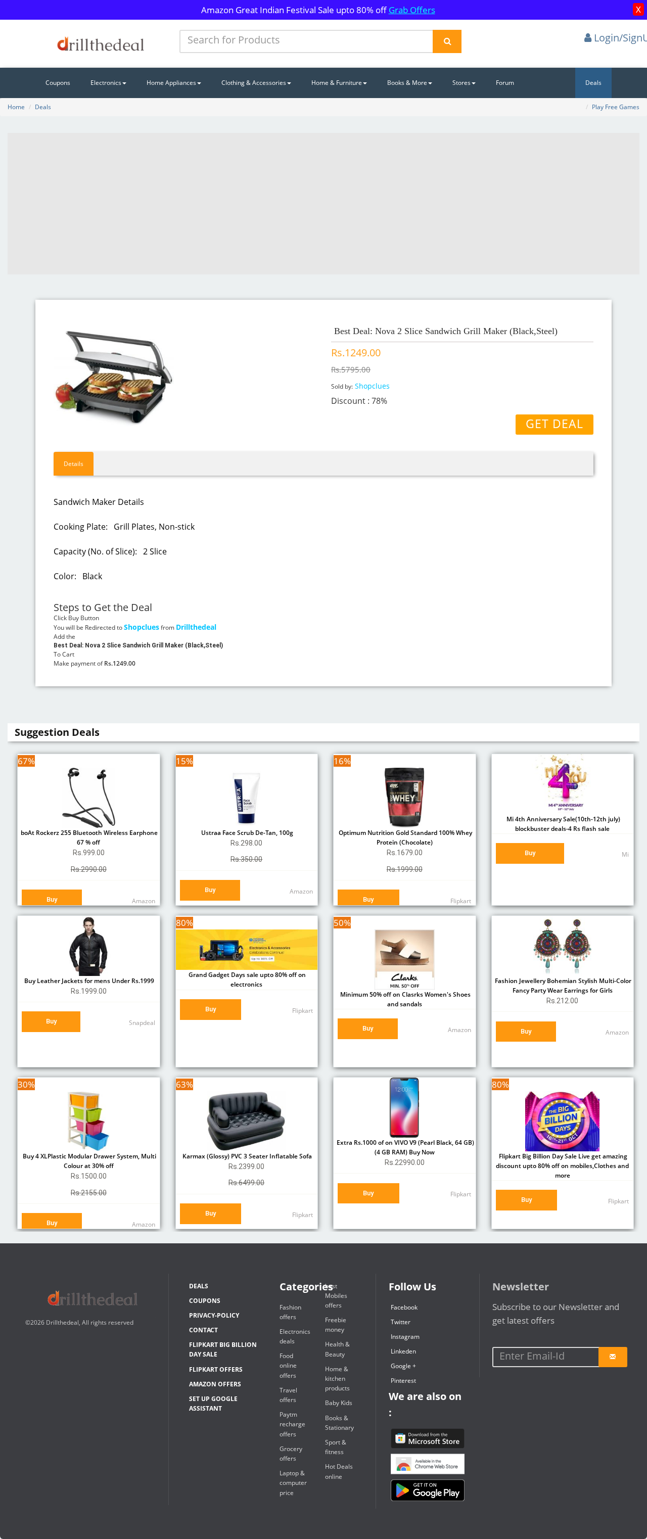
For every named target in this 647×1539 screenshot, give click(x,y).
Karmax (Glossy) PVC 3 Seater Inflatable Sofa (246, 1156)
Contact (203, 1330)
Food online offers (288, 1365)
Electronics (105, 82)
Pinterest (403, 1380)
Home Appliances (171, 82)
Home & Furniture (336, 82)
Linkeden (403, 1351)
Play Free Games (615, 107)
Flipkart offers (216, 1369)
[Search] (447, 41)
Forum (505, 82)
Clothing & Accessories (253, 82)
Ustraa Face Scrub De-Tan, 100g (246, 832)
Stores (461, 82)
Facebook (404, 1307)
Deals (593, 82)
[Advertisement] (323, 203)
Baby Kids (338, 1402)
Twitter (400, 1322)
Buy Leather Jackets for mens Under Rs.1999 (88, 980)
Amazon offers (215, 1384)
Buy (52, 899)
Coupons (57, 82)
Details (73, 463)
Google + (403, 1366)
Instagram (405, 1336)
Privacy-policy (214, 1315)
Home (16, 107)
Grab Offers (412, 10)
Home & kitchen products (337, 1378)
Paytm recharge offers (292, 1424)
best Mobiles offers (336, 1296)
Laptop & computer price (293, 1483)
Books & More (407, 82)
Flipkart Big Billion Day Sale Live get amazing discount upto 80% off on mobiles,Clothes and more (562, 1166)
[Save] (612, 1357)
